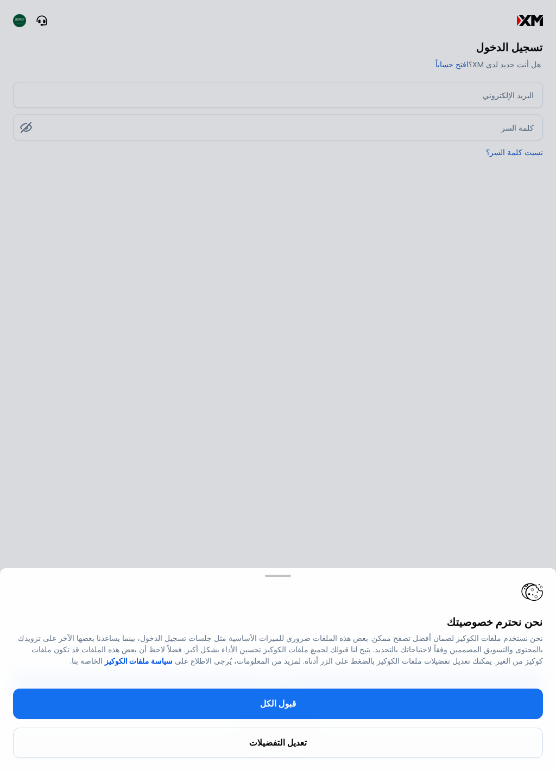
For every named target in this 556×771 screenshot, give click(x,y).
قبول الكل (278, 703)
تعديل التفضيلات (278, 742)
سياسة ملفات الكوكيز (139, 661)
